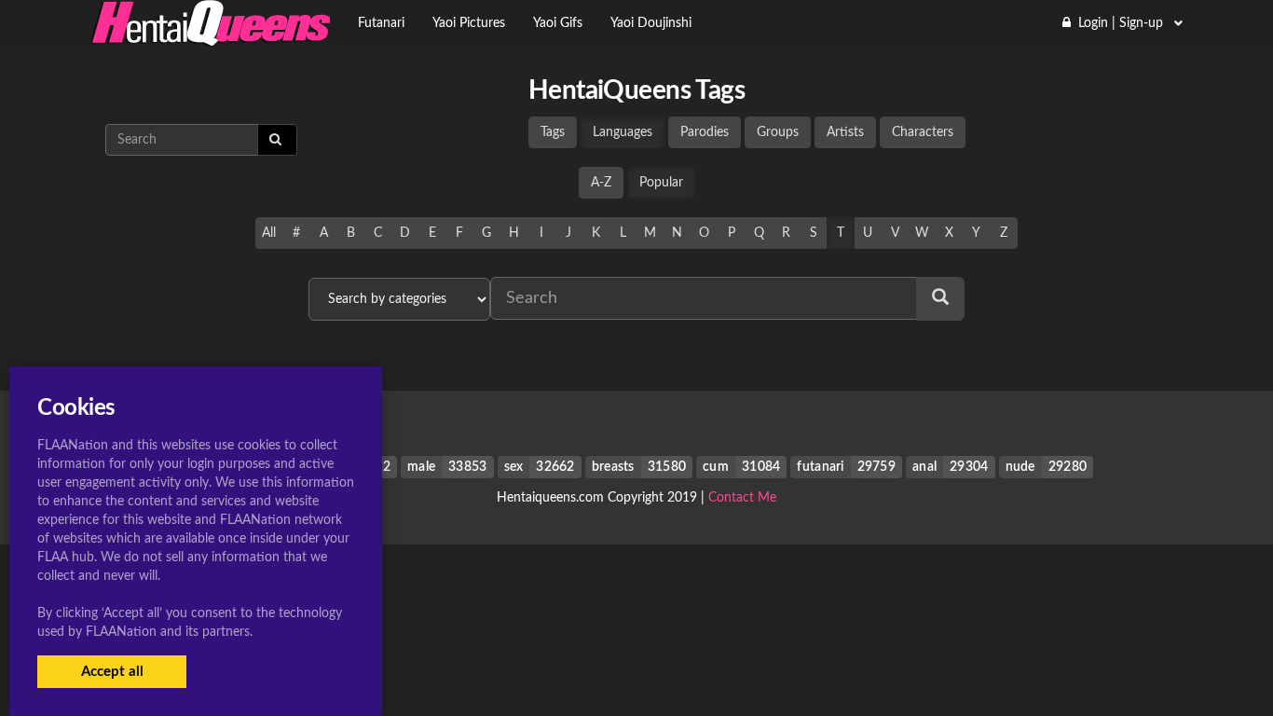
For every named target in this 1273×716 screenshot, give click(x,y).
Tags (553, 132)
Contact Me (742, 497)
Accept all (112, 672)
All (269, 233)
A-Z (601, 182)
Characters (922, 132)
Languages (622, 132)
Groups (778, 132)
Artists (845, 132)
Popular (661, 182)
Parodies (704, 132)
